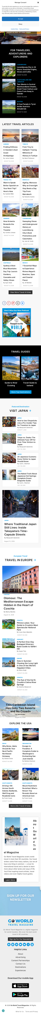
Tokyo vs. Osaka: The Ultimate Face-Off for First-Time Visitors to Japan (26, 440)
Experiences (20, 970)
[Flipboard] (32, 944)
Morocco (26, 180)
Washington (26, 743)
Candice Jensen (10, 232)
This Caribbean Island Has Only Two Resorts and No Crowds (20, 708)
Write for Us (20, 1011)
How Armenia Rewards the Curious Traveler (9, 225)
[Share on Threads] (18, 303)
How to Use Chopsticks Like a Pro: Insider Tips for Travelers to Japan (27, 423)
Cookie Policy (14, 29)
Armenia (6, 218)
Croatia (20, 620)
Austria (20, 101)
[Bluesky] (24, 944)
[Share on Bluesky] (22, 303)
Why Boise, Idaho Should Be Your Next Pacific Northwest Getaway (9, 751)
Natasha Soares (29, 197)
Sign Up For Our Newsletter (20, 939)
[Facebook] (8, 944)
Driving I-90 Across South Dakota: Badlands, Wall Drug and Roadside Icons (9, 791)
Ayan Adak (8, 282)
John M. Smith (29, 241)
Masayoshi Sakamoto (13, 538)
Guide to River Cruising (11, 384)
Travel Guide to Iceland (30, 384)
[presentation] (8, 69)
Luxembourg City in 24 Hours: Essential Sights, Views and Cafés (27, 69)
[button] (38, 2)
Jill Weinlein (28, 282)
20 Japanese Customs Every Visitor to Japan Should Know (26, 459)
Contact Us (20, 964)
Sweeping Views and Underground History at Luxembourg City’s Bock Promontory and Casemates (30, 230)
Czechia (7, 594)
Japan (6, 520)
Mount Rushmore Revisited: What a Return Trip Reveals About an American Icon (29, 791)
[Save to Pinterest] (9, 303)
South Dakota (7, 783)
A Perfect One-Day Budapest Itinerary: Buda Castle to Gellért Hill (27, 645)
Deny (20, 24)
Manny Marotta (10, 612)
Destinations (20, 967)
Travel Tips (7, 180)
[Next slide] (36, 373)
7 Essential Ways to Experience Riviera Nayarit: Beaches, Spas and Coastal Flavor (30, 273)
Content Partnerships (20, 960)
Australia (7, 263)
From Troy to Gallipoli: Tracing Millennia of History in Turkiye (30, 151)
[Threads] (28, 944)
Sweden (6, 144)
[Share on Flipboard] (13, 303)
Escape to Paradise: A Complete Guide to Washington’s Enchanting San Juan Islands (30, 752)
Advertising (21, 957)
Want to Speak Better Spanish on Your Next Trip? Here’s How (10, 187)
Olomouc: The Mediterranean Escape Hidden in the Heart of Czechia (19, 603)
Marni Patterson (29, 158)
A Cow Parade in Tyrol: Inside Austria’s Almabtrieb (26, 106)
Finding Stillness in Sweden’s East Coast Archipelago (10, 151)
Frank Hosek (8, 798)
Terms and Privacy (24, 29)
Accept (20, 19)
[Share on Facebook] (4, 303)
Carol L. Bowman (24, 463)
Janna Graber (26, 32)
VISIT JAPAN (19, 410)
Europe (19, 658)
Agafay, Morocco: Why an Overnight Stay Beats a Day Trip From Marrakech (30, 188)
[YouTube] (20, 944)
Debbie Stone (8, 758)
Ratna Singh (22, 670)
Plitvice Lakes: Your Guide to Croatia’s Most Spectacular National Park (27, 626)
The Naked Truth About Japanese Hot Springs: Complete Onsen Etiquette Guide (27, 477)
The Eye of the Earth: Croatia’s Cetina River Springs (26, 682)
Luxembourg (21, 64)
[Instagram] (12, 944)
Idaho (4, 743)
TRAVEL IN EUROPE (19, 560)
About (20, 954)
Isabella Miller (9, 194)
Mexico (25, 263)
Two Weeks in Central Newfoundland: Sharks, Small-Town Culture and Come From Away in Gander (27, 89)
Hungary (20, 639)
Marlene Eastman (29, 761)
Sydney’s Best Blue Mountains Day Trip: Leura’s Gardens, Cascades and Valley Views (10, 273)
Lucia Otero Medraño (25, 632)
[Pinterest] (16, 944)
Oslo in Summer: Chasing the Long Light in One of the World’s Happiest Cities (27, 664)
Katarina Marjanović (25, 687)
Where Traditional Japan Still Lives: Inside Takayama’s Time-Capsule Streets (20, 529)
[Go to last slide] (4, 373)
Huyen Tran (22, 651)
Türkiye (25, 144)
